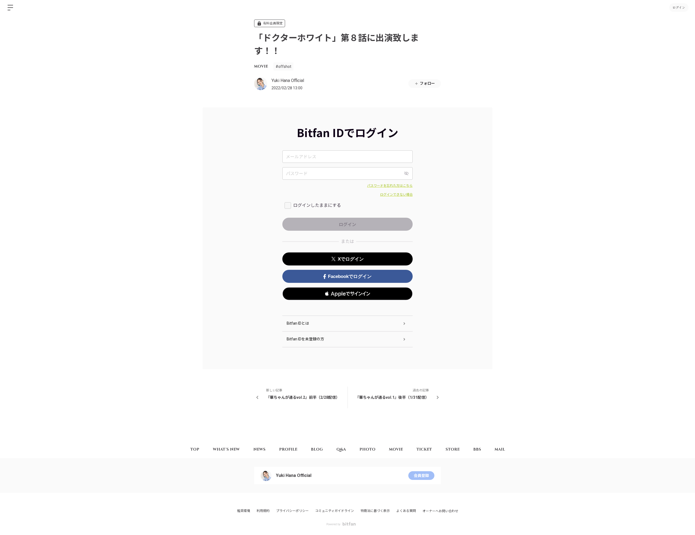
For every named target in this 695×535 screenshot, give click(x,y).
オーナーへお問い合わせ (440, 511)
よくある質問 (406, 511)
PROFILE (288, 449)
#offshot (283, 66)
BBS (477, 449)
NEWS (259, 449)
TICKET (424, 449)
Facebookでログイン (350, 276)
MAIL (500, 449)
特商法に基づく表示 (375, 511)
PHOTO (367, 449)
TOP (194, 449)
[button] (347, 293)
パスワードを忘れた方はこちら (390, 186)
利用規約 (263, 511)
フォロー (427, 83)
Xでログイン (351, 259)
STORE (453, 449)
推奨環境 (243, 511)
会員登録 (421, 475)
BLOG (317, 449)
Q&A (341, 449)
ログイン (678, 7)
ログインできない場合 (396, 195)
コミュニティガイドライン (334, 511)
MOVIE (261, 66)
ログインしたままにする (317, 205)
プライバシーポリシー (292, 511)
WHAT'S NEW (226, 449)
